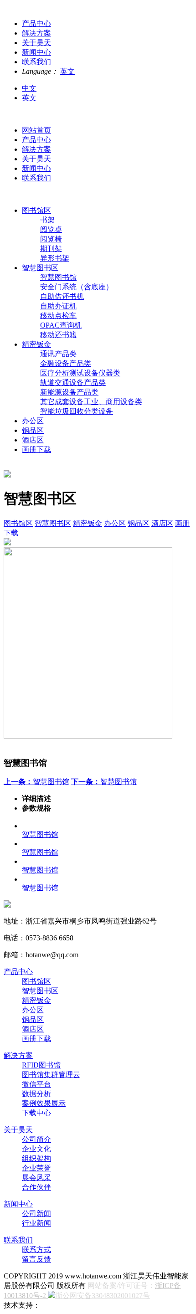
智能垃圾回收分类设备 (76, 411)
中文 (29, 88)
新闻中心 (36, 168)
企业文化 (36, 1149)
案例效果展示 (44, 1103)
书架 (47, 220)
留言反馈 (36, 1259)
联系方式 (36, 1249)
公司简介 (36, 1139)
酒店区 (33, 440)
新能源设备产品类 (69, 392)
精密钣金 (36, 344)
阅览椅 (51, 239)
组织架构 (36, 1158)
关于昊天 (36, 159)
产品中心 (36, 140)
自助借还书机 (62, 296)
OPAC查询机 (61, 325)
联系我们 (36, 178)
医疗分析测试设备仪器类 (80, 373)
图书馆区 (36, 210)
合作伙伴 (36, 1187)
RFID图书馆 (41, 1065)
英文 (67, 71)
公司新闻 (36, 1213)
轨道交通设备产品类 (73, 382)
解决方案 (36, 149)
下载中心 (36, 1113)
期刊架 (51, 248)
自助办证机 (58, 306)
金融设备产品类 (65, 363)
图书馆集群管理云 (51, 1074)
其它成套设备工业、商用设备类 (91, 401)
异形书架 (54, 258)
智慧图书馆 (58, 277)
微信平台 (36, 1084)
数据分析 (36, 1094)
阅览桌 (51, 229)
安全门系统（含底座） (76, 287)
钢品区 (33, 430)
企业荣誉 (36, 1168)
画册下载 (36, 449)
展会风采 (36, 1177)
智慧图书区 (40, 268)
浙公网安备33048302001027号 (102, 1295)
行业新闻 (36, 1223)
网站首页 (36, 130)
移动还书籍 (58, 335)
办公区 (33, 421)
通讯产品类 (58, 354)
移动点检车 (58, 315)
